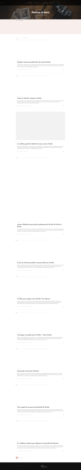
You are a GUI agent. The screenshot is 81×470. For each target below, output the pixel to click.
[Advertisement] (40, 27)
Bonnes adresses (30, 2)
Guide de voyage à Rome (20, 465)
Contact (42, 465)
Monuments (37, 2)
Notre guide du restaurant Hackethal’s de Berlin (33, 407)
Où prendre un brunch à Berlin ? (28, 371)
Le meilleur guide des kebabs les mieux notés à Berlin (35, 144)
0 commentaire (28, 69)
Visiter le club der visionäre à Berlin (29, 98)
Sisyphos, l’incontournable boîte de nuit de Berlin (33, 62)
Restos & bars (45, 2)
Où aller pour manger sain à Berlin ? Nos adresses (33, 299)
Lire (63, 69)
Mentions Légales (44, 466)
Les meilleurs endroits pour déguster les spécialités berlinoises (38, 443)
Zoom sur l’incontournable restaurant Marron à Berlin (35, 263)
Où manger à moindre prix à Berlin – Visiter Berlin (34, 335)
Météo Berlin (52, 2)
